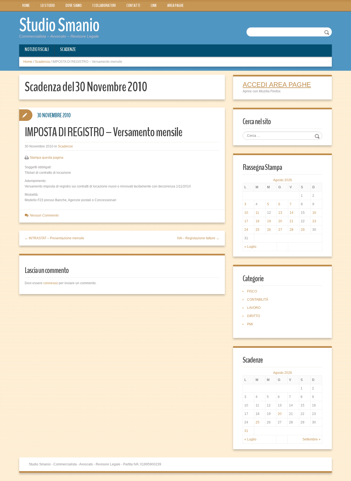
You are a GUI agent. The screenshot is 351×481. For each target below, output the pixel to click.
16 (314, 213)
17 (246, 221)
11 (257, 213)
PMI (250, 324)
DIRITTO (253, 316)
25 (257, 230)
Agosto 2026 (282, 180)
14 (291, 213)
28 (291, 230)
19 (269, 221)
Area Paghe (175, 5)
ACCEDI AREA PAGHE (277, 84)
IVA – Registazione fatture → (198, 238)
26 (269, 230)
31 (246, 431)
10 (246, 213)
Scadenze (68, 49)
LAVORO (254, 308)
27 (280, 230)
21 (291, 221)
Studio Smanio (59, 25)
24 (246, 230)
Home (26, 5)
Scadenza (42, 62)
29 (303, 230)
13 (280, 213)
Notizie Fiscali (37, 49)
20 (280, 221)
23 (314, 221)
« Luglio (250, 247)
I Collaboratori (104, 5)
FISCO (252, 291)
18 (257, 221)
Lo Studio (48, 5)
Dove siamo (74, 5)
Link (154, 5)
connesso (50, 283)
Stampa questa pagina (46, 158)
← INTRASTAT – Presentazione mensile (54, 238)
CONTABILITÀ (257, 299)
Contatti (133, 5)
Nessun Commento (44, 215)
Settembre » (311, 439)
